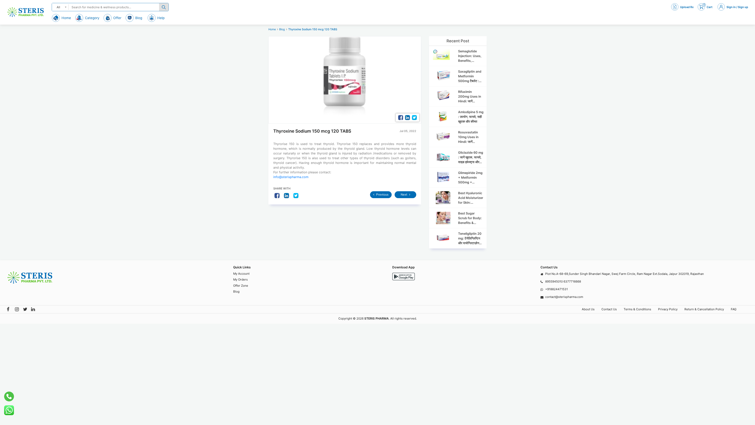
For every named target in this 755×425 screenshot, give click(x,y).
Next (404, 194)
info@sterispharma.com (290, 177)
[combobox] (60, 7)
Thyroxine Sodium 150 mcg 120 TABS (312, 29)
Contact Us (609, 309)
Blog (282, 29)
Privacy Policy (668, 309)
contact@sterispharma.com (564, 297)
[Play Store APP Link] (403, 276)
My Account (241, 273)
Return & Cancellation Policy (704, 309)
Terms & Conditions (637, 309)
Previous (382, 194)
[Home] (25, 12)
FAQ (733, 309)
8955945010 (554, 281)
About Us (588, 309)
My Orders (240, 279)
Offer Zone (240, 285)
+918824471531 (556, 289)
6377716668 (572, 281)
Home (272, 29)
